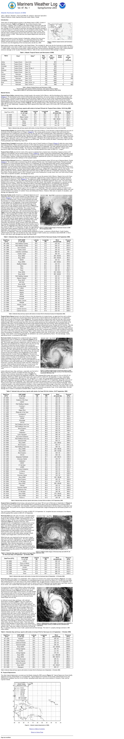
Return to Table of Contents (37, 729)
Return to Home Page (37, 732)
